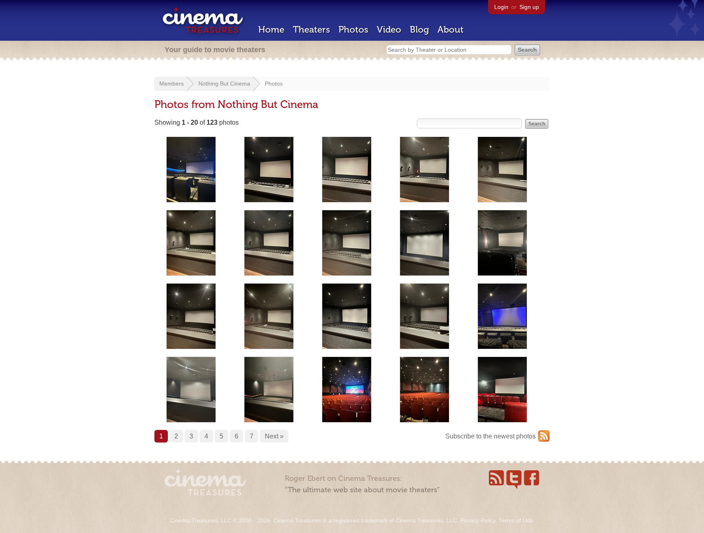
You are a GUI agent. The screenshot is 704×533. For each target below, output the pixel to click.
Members (171, 83)
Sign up (529, 7)
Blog (419, 29)
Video (389, 29)
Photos (353, 29)
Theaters (311, 29)
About (451, 29)
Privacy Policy (477, 520)
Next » (274, 436)
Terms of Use (516, 520)
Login (501, 7)
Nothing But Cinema (224, 83)
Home (271, 29)
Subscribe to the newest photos (490, 436)
